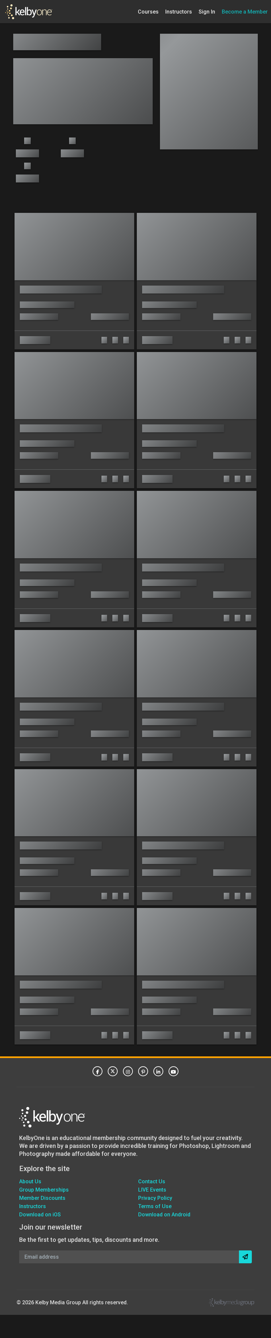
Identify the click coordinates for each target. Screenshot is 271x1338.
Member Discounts (42, 1198)
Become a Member (245, 11)
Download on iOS (40, 1214)
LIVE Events (152, 1190)
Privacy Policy (155, 1198)
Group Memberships (44, 1190)
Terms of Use (155, 1206)
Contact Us (151, 1181)
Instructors (178, 11)
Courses (148, 11)
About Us (30, 1181)
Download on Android (164, 1214)
